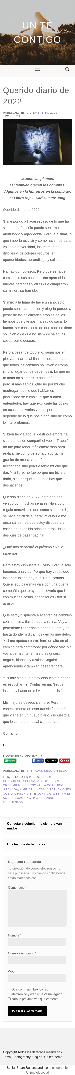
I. (4, 745)
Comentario (17, 887)
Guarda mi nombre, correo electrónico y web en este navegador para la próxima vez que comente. (37, 994)
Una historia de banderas (26, 844)
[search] (67, 69)
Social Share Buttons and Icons (29, 1067)
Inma (16, 116)
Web (11, 971)
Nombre (14, 935)
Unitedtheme (53, 1057)
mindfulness (34, 789)
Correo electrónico (22, 953)
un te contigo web (43, 793)
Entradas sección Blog (47, 770)
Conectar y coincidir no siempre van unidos (34, 826)
